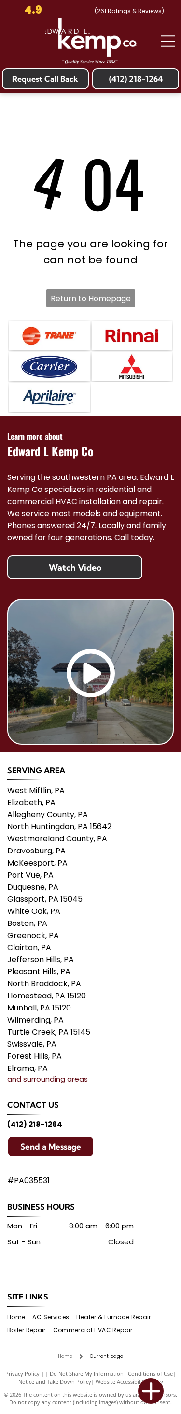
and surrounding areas (47, 1079)
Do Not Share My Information (87, 1373)
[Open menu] (168, 41)
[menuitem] (19, 1317)
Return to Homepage (91, 298)
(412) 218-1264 (34, 1124)
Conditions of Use (150, 1373)
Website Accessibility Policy (129, 1381)
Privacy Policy (22, 1373)
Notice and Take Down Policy (54, 1381)
